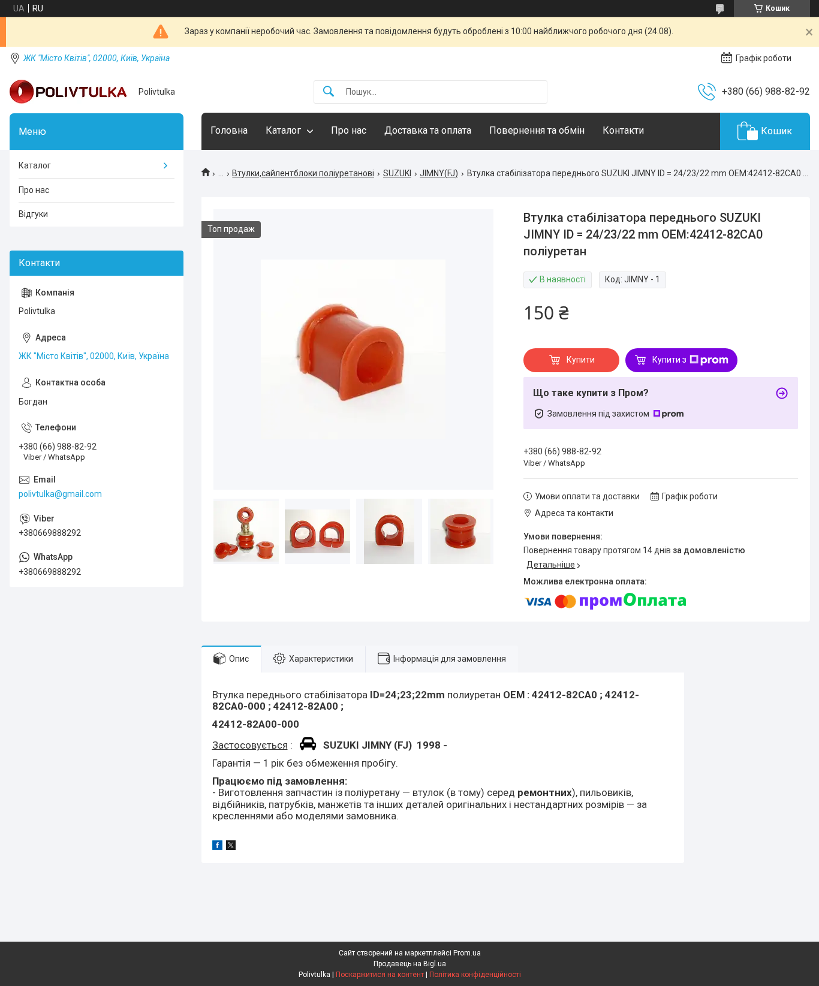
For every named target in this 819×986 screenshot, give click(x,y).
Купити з (669, 359)
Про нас (348, 130)
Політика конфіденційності (475, 974)
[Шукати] (328, 92)
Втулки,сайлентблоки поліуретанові (303, 173)
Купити (581, 359)
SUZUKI (397, 173)
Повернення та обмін (537, 130)
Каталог (283, 130)
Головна (229, 130)
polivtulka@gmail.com (60, 494)
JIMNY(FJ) (439, 173)
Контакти (623, 130)
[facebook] (217, 847)
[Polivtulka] (70, 92)
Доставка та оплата (427, 130)
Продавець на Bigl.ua (410, 964)
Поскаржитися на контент (380, 974)
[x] (231, 847)
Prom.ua (467, 953)
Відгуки (33, 214)
